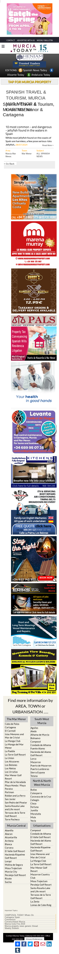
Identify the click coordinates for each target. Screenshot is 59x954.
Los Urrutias (11, 771)
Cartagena (10, 727)
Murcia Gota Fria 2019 (15, 924)
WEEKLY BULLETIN (45, 40)
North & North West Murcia (42, 782)
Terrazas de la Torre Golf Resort (15, 814)
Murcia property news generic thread (21, 926)
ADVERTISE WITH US (26, 40)
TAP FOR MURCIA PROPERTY (29, 82)
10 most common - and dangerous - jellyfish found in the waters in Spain (29, 130)
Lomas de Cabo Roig (41, 905)
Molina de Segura (14, 864)
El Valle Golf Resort (15, 851)
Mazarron (36, 762)
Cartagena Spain (12, 917)
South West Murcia (42, 721)
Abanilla (9, 830)
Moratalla (36, 813)
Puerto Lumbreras (40, 769)
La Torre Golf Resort (15, 754)
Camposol (36, 741)
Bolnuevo (35, 738)
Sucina (8, 882)
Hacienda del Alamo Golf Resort (41, 753)
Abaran (8, 833)
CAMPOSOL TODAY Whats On (19, 915)
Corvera (9, 847)
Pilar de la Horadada (15, 782)
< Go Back (9, 163)
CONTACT (10, 40)
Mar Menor (26, 153)
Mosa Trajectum (13, 868)
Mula (33, 817)
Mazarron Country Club (40, 876)
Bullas (34, 789)
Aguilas (34, 727)
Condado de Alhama (41, 745)
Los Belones (11, 764)
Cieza (33, 803)
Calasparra (36, 793)
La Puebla (10, 751)
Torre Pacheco (12, 819)
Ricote (8, 878)
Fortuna (35, 806)
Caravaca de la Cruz (41, 796)
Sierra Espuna (38, 772)
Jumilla (34, 810)
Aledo (34, 731)
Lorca (33, 758)
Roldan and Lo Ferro (15, 795)
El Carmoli (10, 730)
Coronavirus (10, 919)
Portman (9, 792)
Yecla (33, 820)
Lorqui (8, 861)
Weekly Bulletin (12, 928)
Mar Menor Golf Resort (13, 777)
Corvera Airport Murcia (15, 922)
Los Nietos (10, 768)
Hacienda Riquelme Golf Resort (15, 856)
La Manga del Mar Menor (14, 746)
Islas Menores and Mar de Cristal (14, 736)
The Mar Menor (16, 719)
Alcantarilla (11, 837)
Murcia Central (16, 825)
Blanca (8, 844)
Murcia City (11, 871)
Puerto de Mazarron (41, 765)
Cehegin (35, 800)
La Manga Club (12, 741)
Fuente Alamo (38, 748)
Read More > (47, 145)
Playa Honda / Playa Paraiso (15, 787)
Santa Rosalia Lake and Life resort (15, 808)
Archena (9, 840)
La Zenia (35, 901)
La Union (9, 758)
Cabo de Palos (12, 723)
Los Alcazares (12, 761)
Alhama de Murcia (40, 734)
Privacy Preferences (34, 939)
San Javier (10, 799)
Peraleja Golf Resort (15, 875)
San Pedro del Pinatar (16, 802)
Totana (34, 775)
